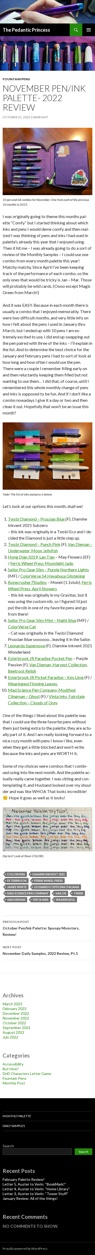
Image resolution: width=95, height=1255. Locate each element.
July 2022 (10, 1037)
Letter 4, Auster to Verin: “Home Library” (36, 1189)
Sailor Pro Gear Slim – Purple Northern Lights (48, 569)
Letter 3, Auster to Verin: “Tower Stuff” (35, 1193)
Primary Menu (88, 29)
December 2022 (16, 1013)
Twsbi (78, 893)
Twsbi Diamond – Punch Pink (34, 544)
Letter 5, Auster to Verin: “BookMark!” (34, 1184)
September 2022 (16, 1027)
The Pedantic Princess (26, 30)
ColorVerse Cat (22, 626)
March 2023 (12, 1004)
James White (17, 887)
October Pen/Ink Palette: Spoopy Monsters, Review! (41, 928)
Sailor (61, 893)
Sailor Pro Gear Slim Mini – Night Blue (42, 620)
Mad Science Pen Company (27, 893)
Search (8, 1146)
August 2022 (13, 1032)
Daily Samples (14, 1126)
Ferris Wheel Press (48, 880)
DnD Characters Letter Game (27, 1073)
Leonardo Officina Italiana (56, 887)
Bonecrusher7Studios (27, 582)
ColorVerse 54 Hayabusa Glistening (52, 575)
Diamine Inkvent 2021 (48, 874)
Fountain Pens (16, 79)
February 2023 (14, 1008)
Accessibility (13, 1064)
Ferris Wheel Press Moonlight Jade (42, 563)
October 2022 (14, 1023)
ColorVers (16, 874)
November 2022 (16, 1018)
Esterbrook (17, 880)
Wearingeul (65, 899)
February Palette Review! (24, 1179)
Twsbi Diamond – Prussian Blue (36, 518)
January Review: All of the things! (30, 1198)
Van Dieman (16, 899)
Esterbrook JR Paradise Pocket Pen (40, 658)
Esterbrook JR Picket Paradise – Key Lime (46, 677)
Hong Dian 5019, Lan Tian (31, 556)
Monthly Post (14, 1083)
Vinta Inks (41, 899)
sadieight (40, 117)
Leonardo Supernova (26, 645)
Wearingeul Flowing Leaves (33, 683)
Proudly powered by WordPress (25, 1249)
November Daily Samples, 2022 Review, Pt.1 (40, 950)
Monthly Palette (17, 1116)
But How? (11, 1069)
